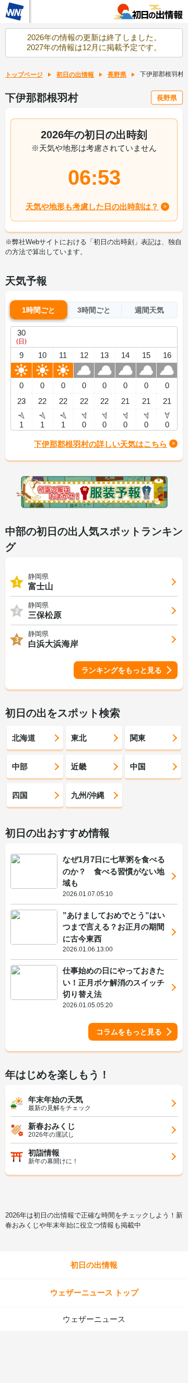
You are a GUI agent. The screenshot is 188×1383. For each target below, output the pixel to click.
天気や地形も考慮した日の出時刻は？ (92, 206)
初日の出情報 (75, 74)
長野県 (117, 74)
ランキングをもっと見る (121, 670)
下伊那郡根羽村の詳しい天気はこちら (100, 443)
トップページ (24, 74)
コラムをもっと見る (129, 1032)
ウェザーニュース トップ (94, 1292)
